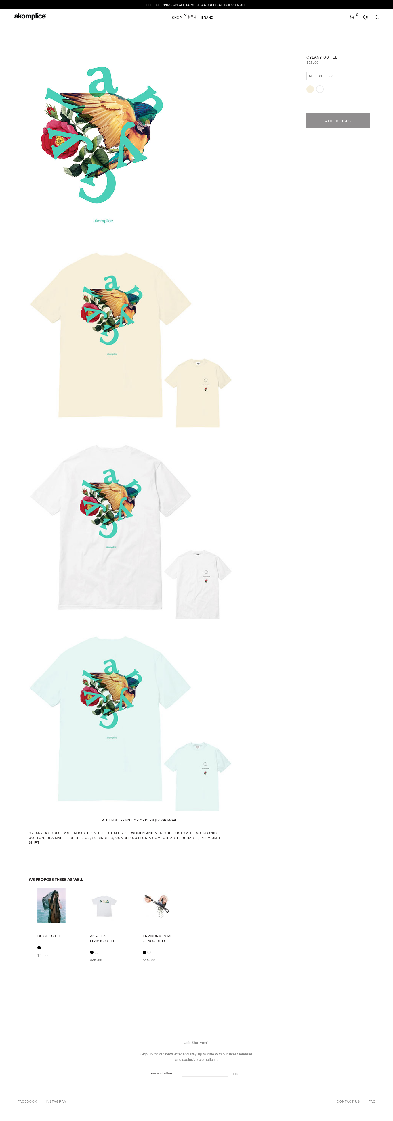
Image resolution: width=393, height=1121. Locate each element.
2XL (332, 76)
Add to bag (338, 121)
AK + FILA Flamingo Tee (102, 938)
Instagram (56, 1101)
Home (192, 17)
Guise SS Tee (49, 936)
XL (321, 76)
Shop (177, 17)
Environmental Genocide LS (157, 938)
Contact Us (348, 1101)
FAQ (372, 1101)
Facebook (27, 1101)
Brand (207, 17)
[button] (354, 15)
